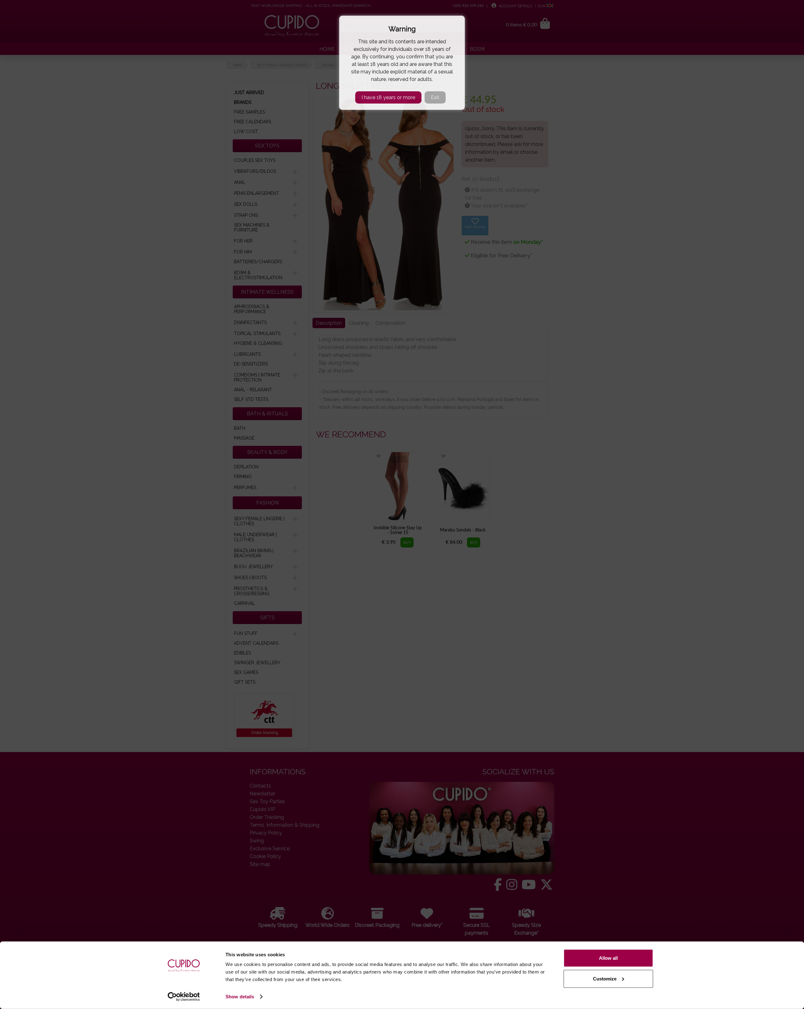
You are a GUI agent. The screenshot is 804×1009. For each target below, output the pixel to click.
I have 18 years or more (388, 97)
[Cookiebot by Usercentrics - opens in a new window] (183, 996)
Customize (605, 978)
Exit (435, 97)
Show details (239, 996)
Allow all (608, 958)
